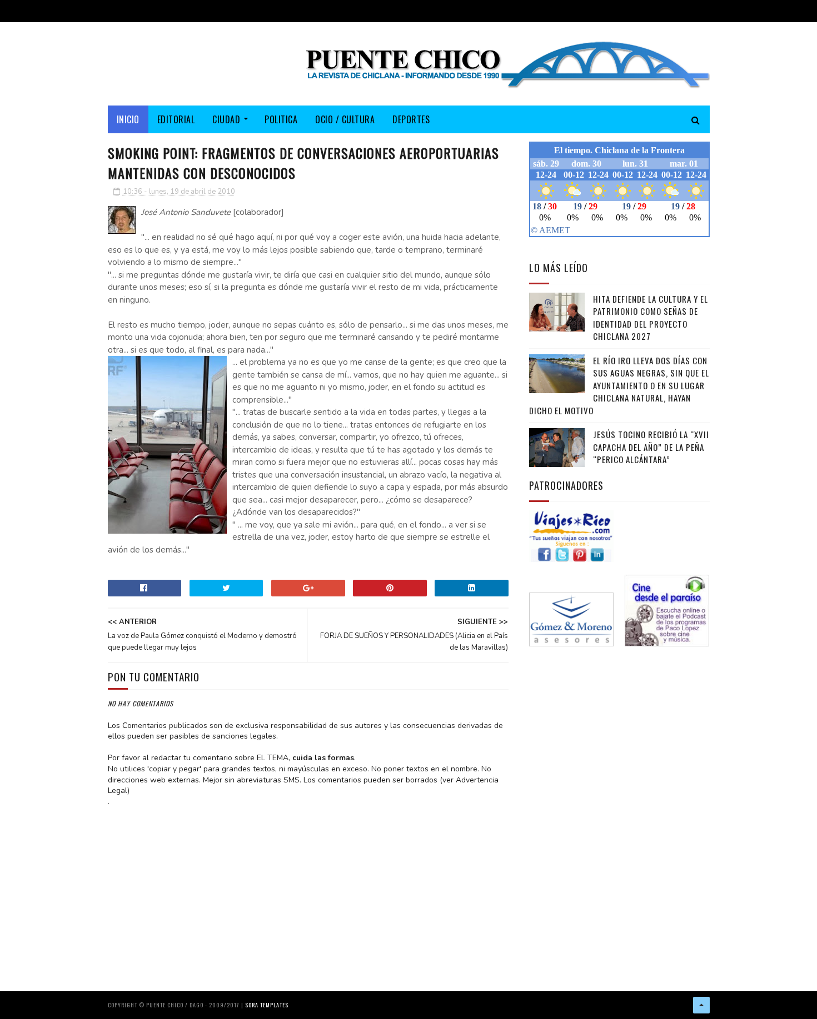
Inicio (128, 119)
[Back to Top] (701, 1005)
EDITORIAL (176, 119)
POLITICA (281, 119)
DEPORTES (411, 119)
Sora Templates (266, 1005)
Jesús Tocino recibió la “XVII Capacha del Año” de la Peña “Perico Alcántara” (651, 446)
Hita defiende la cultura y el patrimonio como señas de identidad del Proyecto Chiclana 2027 (650, 318)
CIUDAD (226, 119)
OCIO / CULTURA (345, 119)
